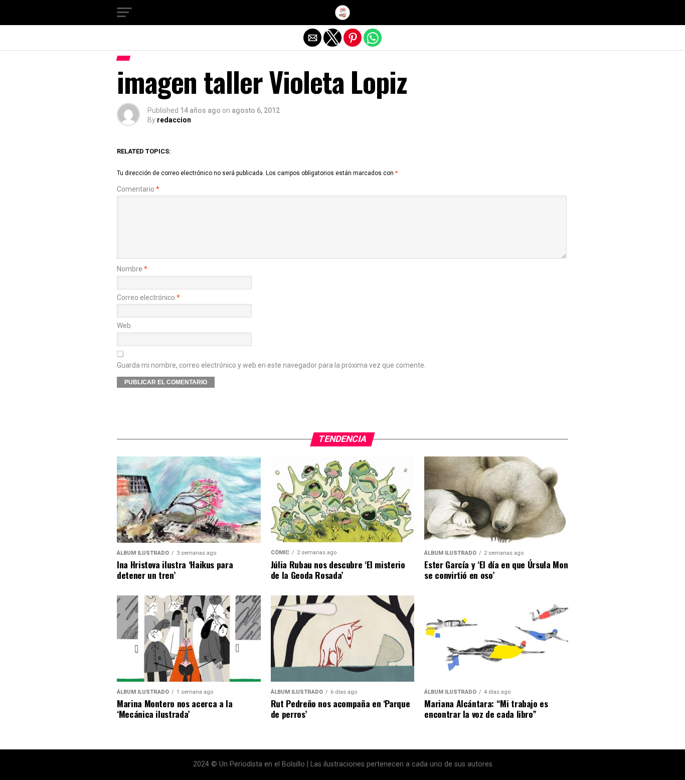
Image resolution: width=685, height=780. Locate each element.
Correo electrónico (148, 297)
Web (124, 326)
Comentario (138, 189)
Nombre (132, 269)
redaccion (174, 120)
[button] (124, 13)
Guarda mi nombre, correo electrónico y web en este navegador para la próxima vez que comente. (271, 365)
